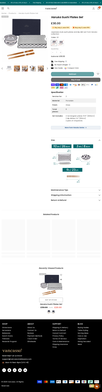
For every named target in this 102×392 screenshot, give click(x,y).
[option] (24, 39)
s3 (49, 312)
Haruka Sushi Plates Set (51, 304)
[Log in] (94, 8)
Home (3, 13)
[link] (13, 253)
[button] (3, 39)
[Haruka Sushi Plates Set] (51, 285)
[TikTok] (20, 370)
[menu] (2, 8)
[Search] (8, 8)
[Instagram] (9, 370)
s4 (53, 312)
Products (12, 13)
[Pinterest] (15, 370)
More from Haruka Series (74, 128)
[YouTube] (25, 370)
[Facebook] (4, 370)
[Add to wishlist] (98, 73)
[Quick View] (61, 279)
